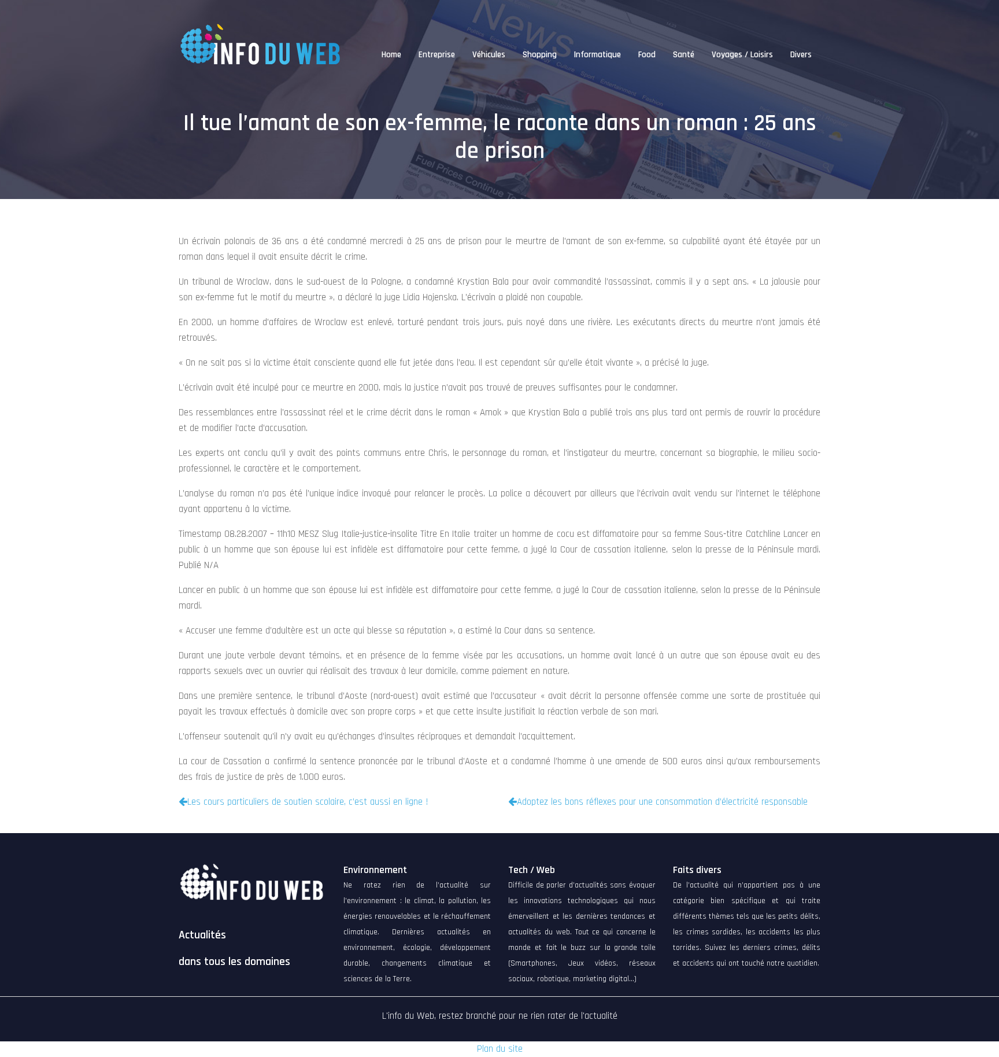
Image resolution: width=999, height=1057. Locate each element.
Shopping (540, 54)
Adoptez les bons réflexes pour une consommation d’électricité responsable (662, 801)
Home (391, 54)
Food (647, 54)
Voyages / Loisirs (742, 54)
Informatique (597, 54)
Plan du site (500, 1049)
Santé (683, 54)
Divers (801, 54)
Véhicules (488, 54)
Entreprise (437, 54)
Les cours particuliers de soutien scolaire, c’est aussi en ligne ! (307, 801)
